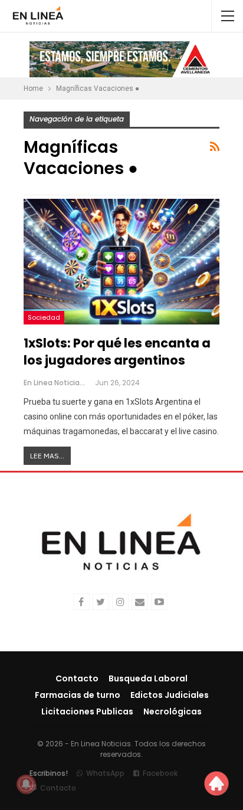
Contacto (76, 678)
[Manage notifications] (26, 784)
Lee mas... (47, 455)
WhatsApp (105, 773)
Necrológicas (172, 711)
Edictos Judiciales (169, 695)
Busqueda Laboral (148, 678)
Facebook (160, 773)
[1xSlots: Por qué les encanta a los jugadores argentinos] (121, 261)
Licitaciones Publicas (87, 711)
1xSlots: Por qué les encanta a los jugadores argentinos (117, 352)
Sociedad (44, 317)
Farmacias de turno (77, 695)
